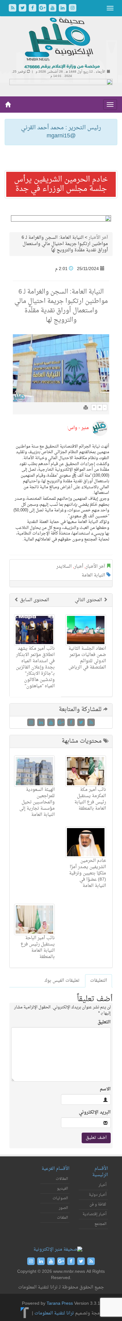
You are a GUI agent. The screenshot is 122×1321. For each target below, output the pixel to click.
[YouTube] (53, 8)
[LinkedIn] (63, 8)
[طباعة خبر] (86, 408)
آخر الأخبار (98, 237)
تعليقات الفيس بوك (61, 980)
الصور (63, 1208)
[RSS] (13, 8)
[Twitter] (23, 8)
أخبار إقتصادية (94, 1214)
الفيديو (62, 1188)
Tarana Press (60, 1303)
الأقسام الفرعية (55, 1169)
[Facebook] (33, 8)
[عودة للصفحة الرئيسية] (61, 43)
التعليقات (98, 980)
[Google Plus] (43, 8)
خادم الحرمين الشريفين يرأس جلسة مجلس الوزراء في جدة (61, 184)
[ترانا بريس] (25, 1313)
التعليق (104, 1022)
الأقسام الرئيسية (100, 1172)
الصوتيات (60, 1198)
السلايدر (64, 566)
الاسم (105, 1089)
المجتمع (100, 1224)
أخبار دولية (97, 1194)
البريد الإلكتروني (95, 1112)
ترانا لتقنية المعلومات (54, 1313)
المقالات (62, 1178)
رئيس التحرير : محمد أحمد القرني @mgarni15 (61, 131)
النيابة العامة (93, 575)
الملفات (62, 1217)
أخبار (78, 566)
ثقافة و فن (97, 1204)
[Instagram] (72, 8)
